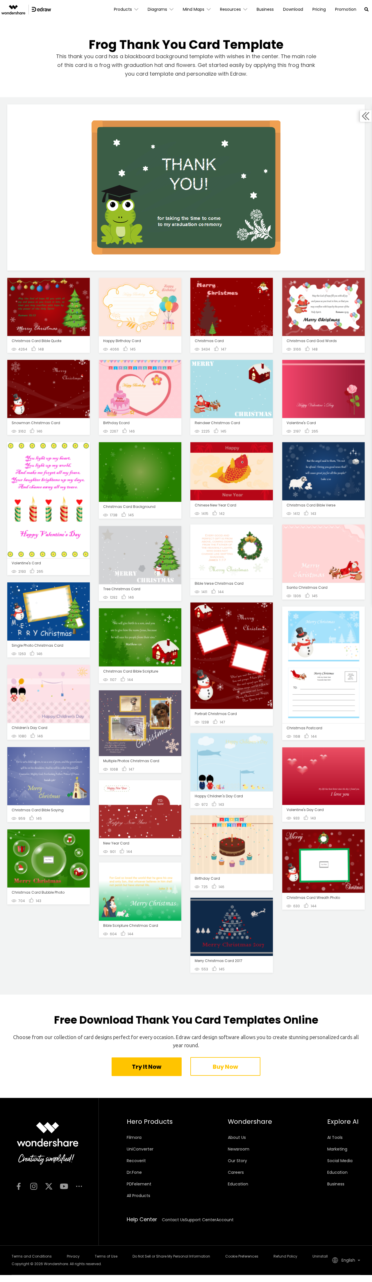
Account (225, 1220)
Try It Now (146, 1067)
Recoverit (136, 1161)
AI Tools (335, 1137)
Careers (236, 1172)
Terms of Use (106, 1256)
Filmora (134, 1137)
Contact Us (173, 1220)
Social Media (340, 1161)
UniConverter (140, 1149)
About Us (237, 1137)
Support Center (200, 1220)
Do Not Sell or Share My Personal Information (171, 1256)
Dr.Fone (134, 1172)
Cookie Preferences (241, 1256)
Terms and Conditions (32, 1256)
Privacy (73, 1256)
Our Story (237, 1161)
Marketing (337, 1149)
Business (335, 1184)
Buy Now (225, 1067)
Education (238, 1184)
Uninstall (320, 1256)
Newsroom (238, 1149)
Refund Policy (285, 1256)
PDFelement (139, 1184)
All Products (138, 1196)
